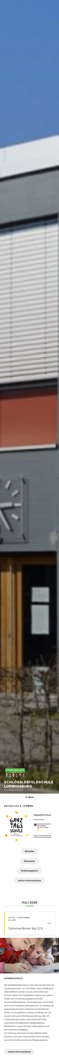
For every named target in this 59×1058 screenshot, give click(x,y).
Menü (31, 797)
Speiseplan (29, 861)
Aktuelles (29, 851)
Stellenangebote (29, 871)
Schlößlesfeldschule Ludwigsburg (29, 784)
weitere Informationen (29, 880)
